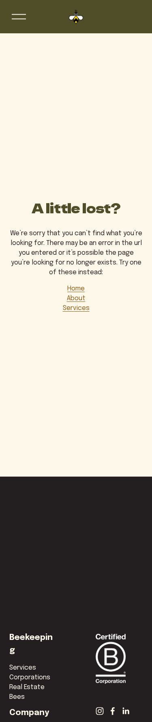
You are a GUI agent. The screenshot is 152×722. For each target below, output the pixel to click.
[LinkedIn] (126, 711)
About (76, 298)
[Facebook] (113, 711)
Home (76, 288)
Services (76, 308)
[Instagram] (100, 711)
